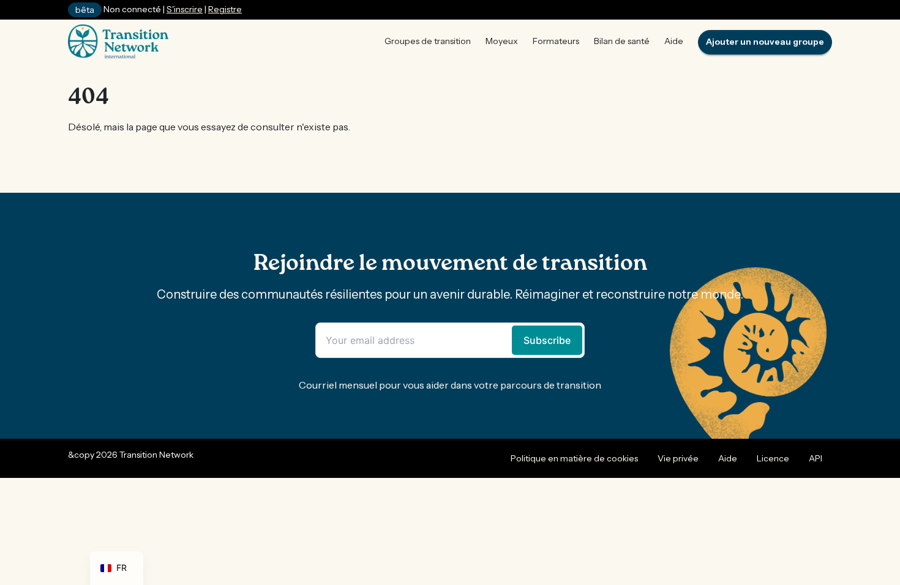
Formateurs (556, 41)
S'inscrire (185, 9)
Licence (773, 458)
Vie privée (678, 458)
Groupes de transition (427, 41)
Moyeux (502, 41)
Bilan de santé (622, 41)
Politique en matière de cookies (574, 458)
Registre (225, 9)
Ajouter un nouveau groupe (765, 41)
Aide (673, 41)
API (815, 458)
